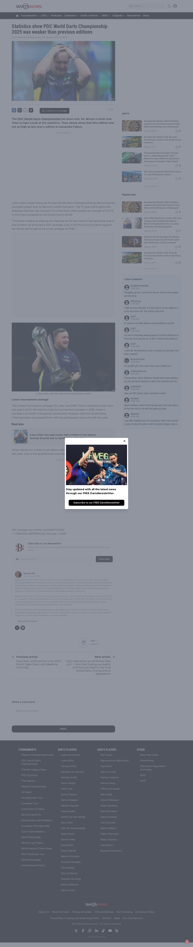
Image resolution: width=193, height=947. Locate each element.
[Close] (124, 441)
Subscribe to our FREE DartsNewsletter (96, 502)
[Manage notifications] (187, 941)
